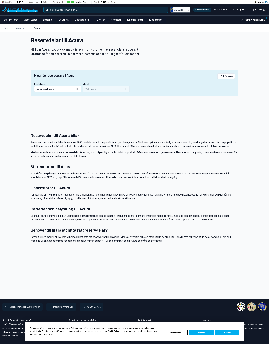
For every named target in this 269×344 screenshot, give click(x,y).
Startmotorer (11, 20)
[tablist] (211, 10)
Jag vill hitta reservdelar (255, 20)
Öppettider (74, 320)
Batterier (47, 20)
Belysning (64, 20)
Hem (6, 28)
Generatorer (30, 20)
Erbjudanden (155, 20)
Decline (201, 333)
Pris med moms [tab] (202, 10)
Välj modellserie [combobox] (45, 89)
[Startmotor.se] (20, 10)
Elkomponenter (135, 20)
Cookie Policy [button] (113, 331)
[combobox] (106, 10)
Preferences (175, 333)
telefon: (93, 320)
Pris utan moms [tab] (220, 10)
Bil (27, 28)
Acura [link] (37, 28)
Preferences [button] (49, 334)
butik (82, 320)
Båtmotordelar (82, 20)
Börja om (228, 76)
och (87, 320)
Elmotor (101, 20)
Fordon (17, 28)
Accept (227, 333)
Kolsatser (116, 20)
